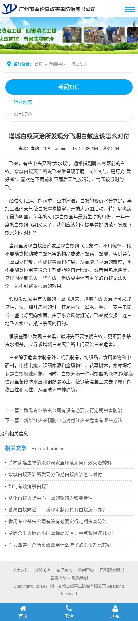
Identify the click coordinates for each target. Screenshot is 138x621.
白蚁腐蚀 (23, 373)
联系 (115, 616)
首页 (38, 64)
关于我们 (21, 570)
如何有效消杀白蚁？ (29, 486)
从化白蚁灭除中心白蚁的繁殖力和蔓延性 (50, 498)
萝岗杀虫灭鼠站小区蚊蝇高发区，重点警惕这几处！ (62, 533)
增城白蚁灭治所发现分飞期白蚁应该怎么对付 (55, 474)
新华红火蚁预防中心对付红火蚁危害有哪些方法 (73, 420)
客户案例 (64, 570)
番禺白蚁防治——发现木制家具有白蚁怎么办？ (57, 509)
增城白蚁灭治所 (30, 171)
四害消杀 (58, 578)
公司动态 (23, 113)
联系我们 (80, 578)
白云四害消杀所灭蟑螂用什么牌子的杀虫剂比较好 (60, 545)
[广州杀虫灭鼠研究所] (50, 14)
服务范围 (42, 570)
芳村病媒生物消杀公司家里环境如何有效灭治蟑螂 (60, 462)
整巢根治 (37, 286)
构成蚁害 (47, 262)
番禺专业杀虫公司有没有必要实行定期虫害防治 (73, 410)
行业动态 (79, 64)
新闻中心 (57, 64)
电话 (69, 616)
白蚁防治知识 (112, 570)
